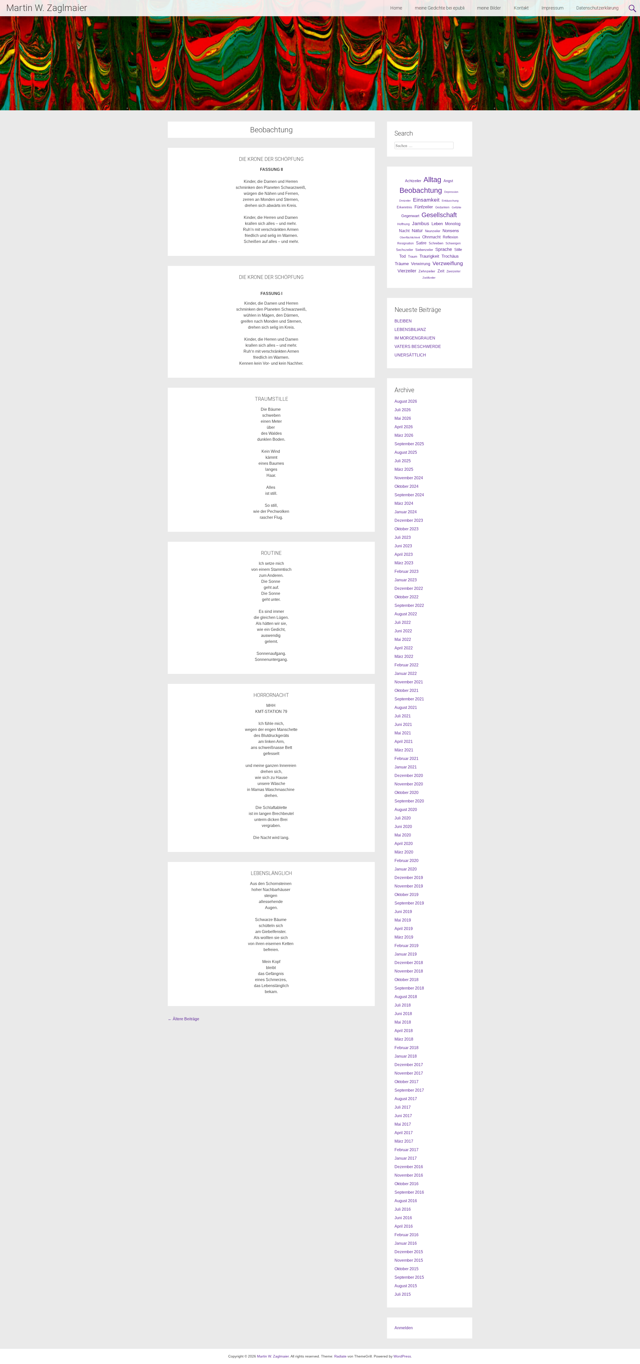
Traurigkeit (429, 256)
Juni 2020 (403, 826)
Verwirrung (420, 263)
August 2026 (405, 401)
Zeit (441, 271)
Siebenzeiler (424, 250)
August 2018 (405, 997)
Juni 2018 (403, 1014)
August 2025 (405, 452)
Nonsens (450, 230)
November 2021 (408, 682)
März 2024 (403, 503)
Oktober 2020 (406, 792)
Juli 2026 (402, 410)
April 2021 (403, 741)
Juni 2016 (403, 1218)
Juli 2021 (402, 716)
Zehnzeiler (426, 271)
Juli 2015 (402, 1294)
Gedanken (442, 207)
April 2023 (403, 554)
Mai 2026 (402, 418)
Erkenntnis (404, 207)
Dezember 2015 (408, 1252)
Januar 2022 (405, 673)
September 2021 (409, 699)
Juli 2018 (402, 1005)
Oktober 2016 (406, 1184)
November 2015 (408, 1260)
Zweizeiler (453, 271)
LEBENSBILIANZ (410, 329)
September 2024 (409, 495)
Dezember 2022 (408, 588)
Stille (458, 250)
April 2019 (403, 929)
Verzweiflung (447, 263)
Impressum (553, 8)
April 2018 (403, 1031)
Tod (402, 256)
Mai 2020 (402, 835)
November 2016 (408, 1175)
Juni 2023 (403, 546)
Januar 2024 (405, 512)
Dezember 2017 (408, 1065)
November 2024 (408, 478)
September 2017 (409, 1090)
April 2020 (403, 843)
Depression (451, 191)
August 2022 (405, 614)
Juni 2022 (403, 631)
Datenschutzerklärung (597, 8)
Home (396, 8)
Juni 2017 (403, 1116)
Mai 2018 (402, 1022)
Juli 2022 (402, 622)
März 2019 (403, 937)
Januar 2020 (405, 869)
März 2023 (403, 563)
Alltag (432, 179)
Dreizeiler (405, 200)
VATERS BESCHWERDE (417, 346)
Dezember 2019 (408, 877)
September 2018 (409, 988)
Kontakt (521, 8)
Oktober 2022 (406, 597)
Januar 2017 (405, 1158)
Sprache (443, 249)
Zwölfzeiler (429, 277)
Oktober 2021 (406, 690)
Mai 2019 (402, 920)
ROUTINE (271, 553)
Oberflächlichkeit (410, 237)
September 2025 (409, 444)
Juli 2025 (402, 461)
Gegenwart (410, 216)
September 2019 (409, 903)
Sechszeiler (404, 250)
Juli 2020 (402, 818)
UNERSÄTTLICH (410, 355)
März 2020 (403, 852)
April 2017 (403, 1133)
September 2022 (409, 605)
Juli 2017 (402, 1107)
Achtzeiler (413, 181)
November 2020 (408, 784)
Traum (412, 256)
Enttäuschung (450, 200)
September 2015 (409, 1277)
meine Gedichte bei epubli (439, 8)
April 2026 (403, 427)
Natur (417, 230)
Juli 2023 (402, 537)
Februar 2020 (406, 860)
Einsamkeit (426, 200)
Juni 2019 (403, 912)
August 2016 (405, 1201)
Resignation (405, 243)
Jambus (420, 223)
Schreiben (436, 243)
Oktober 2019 (406, 894)
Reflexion (450, 237)
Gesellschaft (439, 215)
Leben (437, 223)
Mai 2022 (402, 639)
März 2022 (403, 656)
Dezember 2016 (408, 1167)
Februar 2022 (406, 665)
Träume (402, 263)
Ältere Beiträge (183, 1019)
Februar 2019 (406, 946)
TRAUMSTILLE (271, 399)
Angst (448, 181)
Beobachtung (421, 190)
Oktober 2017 (406, 1082)
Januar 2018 (405, 1056)
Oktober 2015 (406, 1269)
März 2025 (403, 469)
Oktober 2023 (406, 529)
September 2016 (409, 1192)
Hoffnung (403, 224)
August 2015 (405, 1286)
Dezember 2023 (408, 520)
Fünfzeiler (423, 207)
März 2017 (403, 1141)
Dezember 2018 (408, 963)
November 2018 (408, 971)
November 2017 (408, 1073)
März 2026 (403, 435)
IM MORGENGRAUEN (414, 338)
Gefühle (456, 207)
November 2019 (408, 886)
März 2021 (403, 750)
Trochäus (450, 256)
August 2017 (405, 1099)
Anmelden (403, 1328)
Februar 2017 (406, 1150)
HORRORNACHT (271, 695)
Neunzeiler (432, 231)
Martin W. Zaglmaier (46, 8)
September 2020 (409, 801)
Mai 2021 (402, 733)
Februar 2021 (406, 758)
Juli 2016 (402, 1209)
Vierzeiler (407, 270)
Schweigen (453, 243)
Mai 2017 (402, 1124)
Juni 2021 (403, 724)
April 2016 (403, 1226)
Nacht (404, 230)
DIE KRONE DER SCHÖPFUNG (271, 159)
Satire (421, 243)
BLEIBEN (403, 321)
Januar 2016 (405, 1243)
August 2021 (405, 707)
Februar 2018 (406, 1048)
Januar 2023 (405, 580)
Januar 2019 (405, 954)
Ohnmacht (431, 237)
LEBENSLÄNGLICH (271, 873)
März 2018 (403, 1039)
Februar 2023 (406, 571)
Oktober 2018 (406, 980)
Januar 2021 (405, 767)
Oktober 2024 (406, 486)
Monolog (452, 224)
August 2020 (405, 809)
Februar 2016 (406, 1235)
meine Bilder (489, 8)
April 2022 (403, 648)
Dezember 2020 (408, 775)
